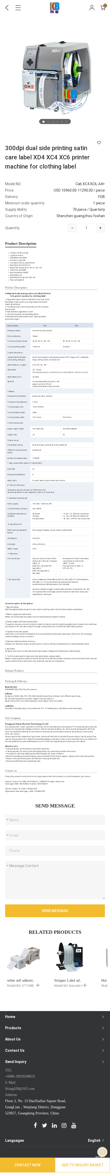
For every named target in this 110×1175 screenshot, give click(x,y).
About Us (13, 1039)
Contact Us (15, 1050)
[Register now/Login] (92, 8)
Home (10, 1017)
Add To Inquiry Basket (83, 1165)
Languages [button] (53, 1140)
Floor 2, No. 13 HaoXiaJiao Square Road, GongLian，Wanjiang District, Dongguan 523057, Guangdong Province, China (35, 1107)
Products (13, 1028)
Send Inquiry (15, 1062)
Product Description (20, 244)
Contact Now (27, 1165)
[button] (43, 122)
